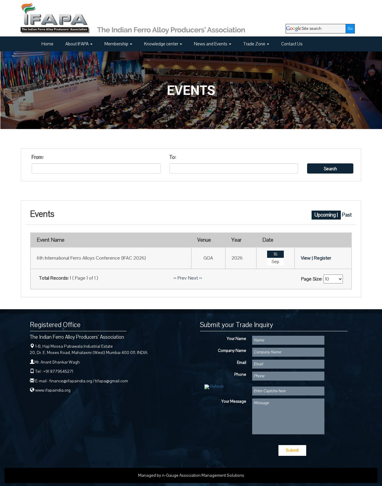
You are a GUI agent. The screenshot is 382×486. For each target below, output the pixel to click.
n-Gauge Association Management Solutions (203, 475)
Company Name (232, 350)
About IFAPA (77, 44)
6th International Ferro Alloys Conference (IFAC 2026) (91, 258)
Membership (116, 44)
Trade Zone (254, 44)
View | (307, 258)
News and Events (211, 44)
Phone (240, 374)
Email (241, 362)
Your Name (236, 338)
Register (322, 258)
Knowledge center (161, 44)
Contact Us (292, 44)
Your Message (233, 401)
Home (47, 44)
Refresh (217, 386)
